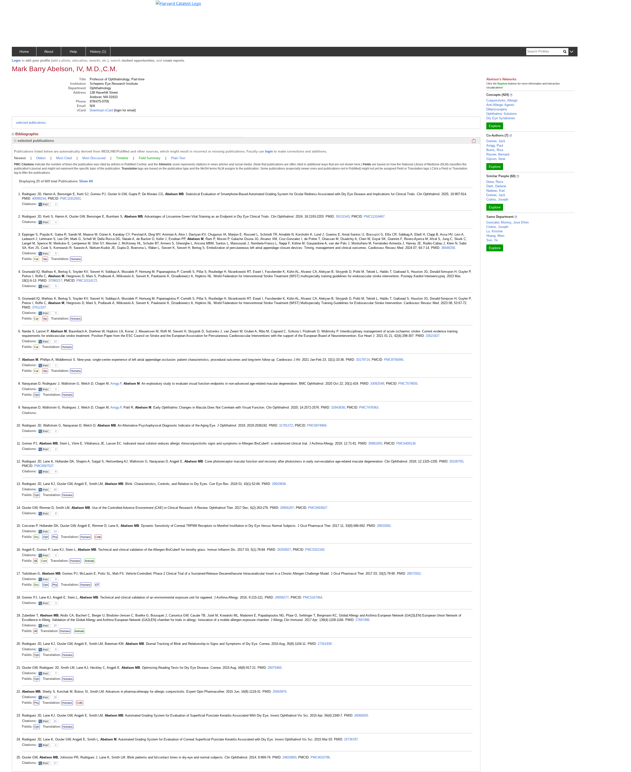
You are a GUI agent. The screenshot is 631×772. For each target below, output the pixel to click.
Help (73, 51)
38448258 (448, 248)
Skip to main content (20, 6)
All (35, 560)
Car (36, 258)
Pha (55, 536)
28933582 (384, 526)
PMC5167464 (312, 597)
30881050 (375, 443)
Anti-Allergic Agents (500, 105)
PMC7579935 (408, 383)
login (269, 151)
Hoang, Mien (495, 236)
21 (55, 721)
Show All (86, 181)
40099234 (39, 198)
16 (55, 697)
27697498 (362, 620)
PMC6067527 (43, 466)
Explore (495, 126)
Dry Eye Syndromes (500, 118)
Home (24, 51)
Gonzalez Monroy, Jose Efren (507, 222)
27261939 (325, 644)
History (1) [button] (98, 51)
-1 (55, 745)
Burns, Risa (494, 150)
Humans (76, 258)
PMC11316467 (374, 216)
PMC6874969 (316, 425)
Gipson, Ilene (495, 159)
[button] (571, 52)
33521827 (432, 336)
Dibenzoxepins (496, 109)
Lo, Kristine (494, 231)
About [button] (48, 51)
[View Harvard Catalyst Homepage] (178, 3)
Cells (98, 536)
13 (55, 341)
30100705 (456, 461)
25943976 (279, 691)
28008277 (282, 597)
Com (44, 560)
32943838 (338, 407)
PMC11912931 (70, 198)
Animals (89, 560)
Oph (36, 394)
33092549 (377, 383)
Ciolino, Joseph (497, 199)
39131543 (343, 216)
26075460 (274, 667)
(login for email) (124, 110)
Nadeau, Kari (495, 190)
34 (55, 489)
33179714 (363, 359)
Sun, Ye (492, 240)
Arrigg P (116, 383)
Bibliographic (26, 134)
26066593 (361, 715)
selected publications (31, 122)
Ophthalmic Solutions (501, 114)
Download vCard (101, 110)
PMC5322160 (314, 549)
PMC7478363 (368, 407)
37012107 (39, 307)
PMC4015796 (320, 757)
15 (55, 625)
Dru (36, 536)
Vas (45, 258)
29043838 (279, 484)
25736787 (351, 739)
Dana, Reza (494, 182)
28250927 (284, 549)
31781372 (286, 425)
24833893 (289, 757)
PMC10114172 (86, 280)
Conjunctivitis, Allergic (502, 100)
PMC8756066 (393, 359)
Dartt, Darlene (496, 186)
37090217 (55, 280)
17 (55, 763)
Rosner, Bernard (497, 154)
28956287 (287, 508)
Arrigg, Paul (494, 145)
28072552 (414, 573)
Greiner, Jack (495, 141)
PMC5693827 (317, 508)
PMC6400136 (406, 443)
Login (16, 60)
